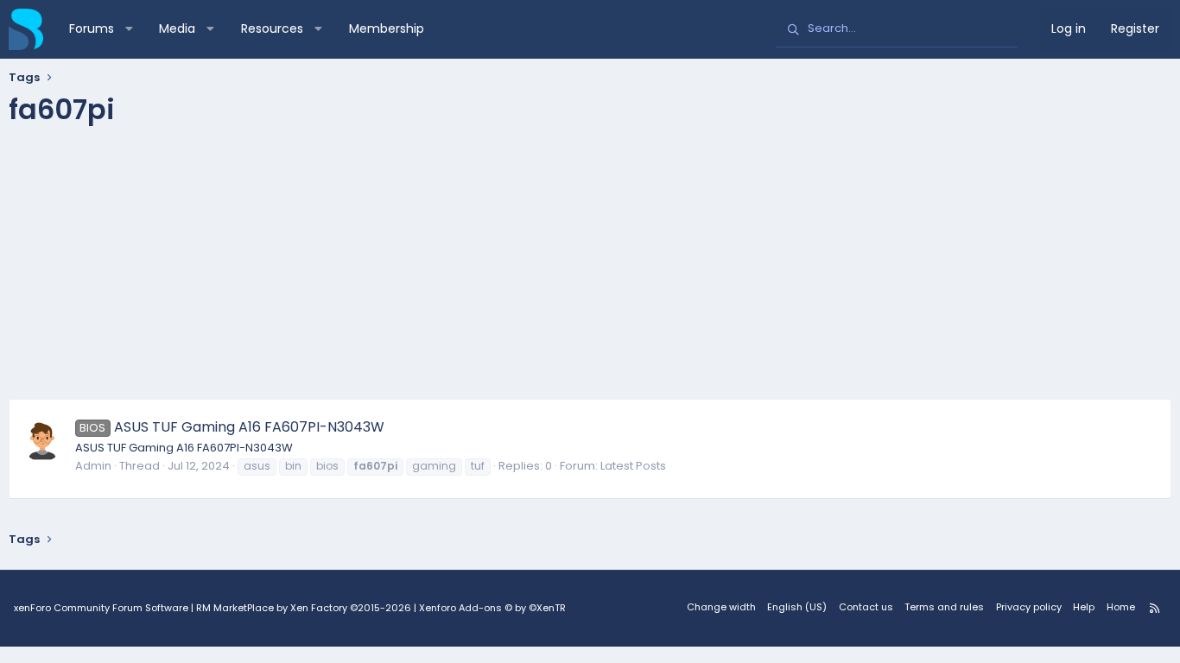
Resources (272, 28)
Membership (386, 28)
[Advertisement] (590, 269)
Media (177, 28)
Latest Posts (633, 466)
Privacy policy (1029, 607)
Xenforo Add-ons (492, 608)
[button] (129, 29)
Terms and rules (944, 607)
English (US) (797, 607)
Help (1083, 607)
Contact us (866, 607)
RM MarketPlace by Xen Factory (303, 608)
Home (1121, 607)
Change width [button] (721, 607)
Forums (91, 28)
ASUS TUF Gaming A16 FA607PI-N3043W (231, 427)
